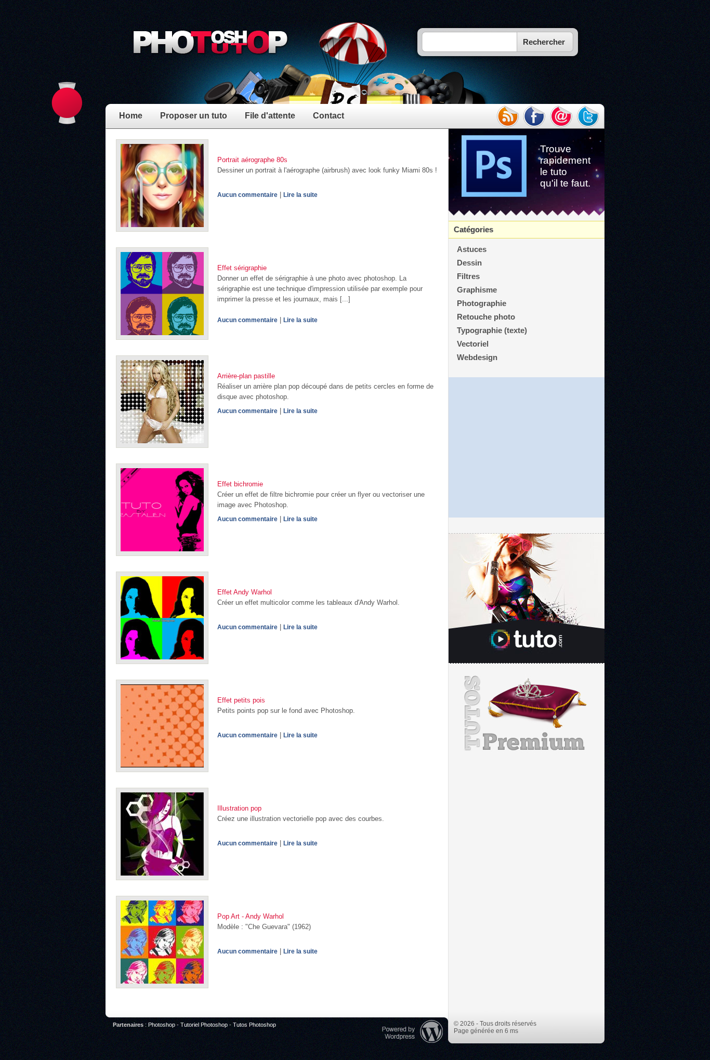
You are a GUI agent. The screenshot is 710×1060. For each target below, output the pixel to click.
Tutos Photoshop (254, 1025)
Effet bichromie (240, 484)
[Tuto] (526, 599)
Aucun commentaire (247, 194)
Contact (328, 115)
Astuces (472, 249)
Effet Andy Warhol (244, 592)
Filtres (468, 276)
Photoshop (161, 1025)
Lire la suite (300, 194)
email (561, 116)
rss (507, 116)
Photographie (481, 303)
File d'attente (270, 115)
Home (130, 115)
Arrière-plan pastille (246, 376)
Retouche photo (486, 317)
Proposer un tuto (193, 115)
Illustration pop (239, 808)
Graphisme (477, 290)
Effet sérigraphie (242, 268)
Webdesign (477, 357)
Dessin (469, 263)
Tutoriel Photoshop (204, 1025)
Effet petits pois (241, 700)
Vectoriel (473, 344)
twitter (588, 116)
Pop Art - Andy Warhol (250, 916)
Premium (526, 713)
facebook (534, 116)
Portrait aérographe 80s (252, 160)
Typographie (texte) (492, 330)
